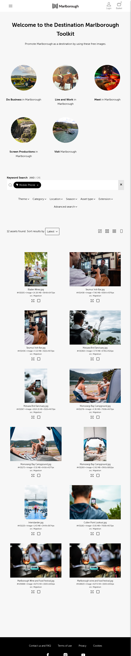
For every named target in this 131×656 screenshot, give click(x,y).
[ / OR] (34, 177)
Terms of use (65, 646)
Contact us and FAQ (40, 646)
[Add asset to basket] (38, 301)
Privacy (82, 646)
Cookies (97, 646)
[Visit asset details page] (33, 301)
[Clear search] (121, 185)
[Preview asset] (36, 269)
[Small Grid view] (114, 231)
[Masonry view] (100, 231)
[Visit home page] (65, 6)
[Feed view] (121, 231)
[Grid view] (107, 231)
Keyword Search (23, 177)
